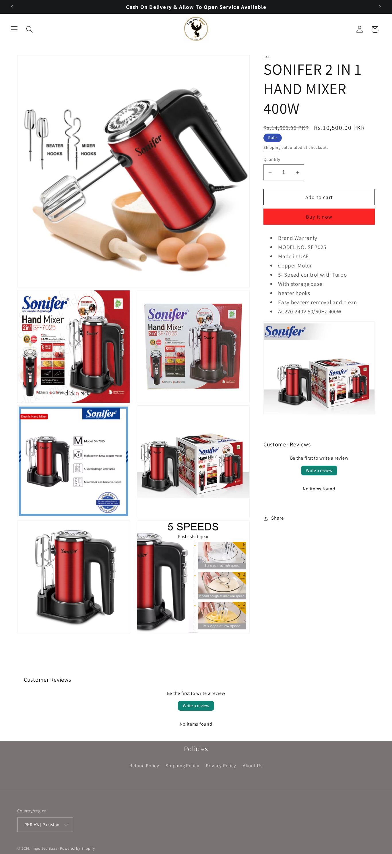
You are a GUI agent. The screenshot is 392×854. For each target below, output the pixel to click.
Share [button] (277, 518)
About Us (253, 765)
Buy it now (319, 217)
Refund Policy (144, 765)
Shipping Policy (182, 765)
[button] (14, 29)
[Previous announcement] (12, 7)
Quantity (271, 159)
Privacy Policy (221, 765)
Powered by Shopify (77, 848)
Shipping (272, 147)
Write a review (319, 471)
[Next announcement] (380, 7)
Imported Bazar (45, 848)
